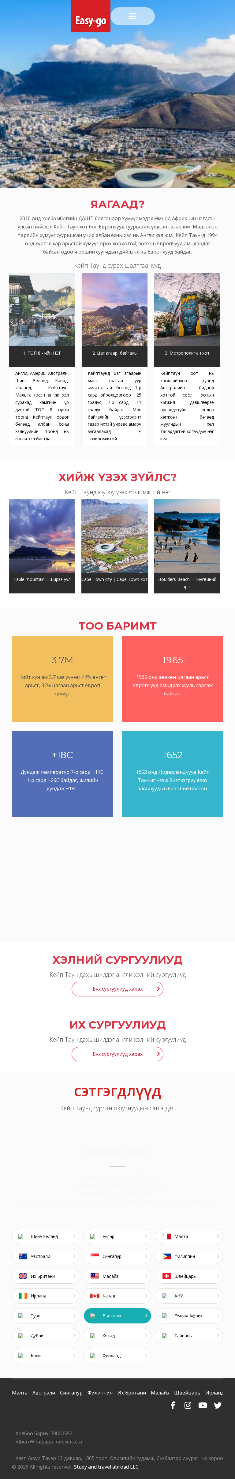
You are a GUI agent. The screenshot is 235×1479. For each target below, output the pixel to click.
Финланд (112, 1355)
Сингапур (112, 1256)
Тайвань (183, 1335)
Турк (35, 1316)
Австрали (40, 1256)
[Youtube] (202, 1402)
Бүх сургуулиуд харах (118, 988)
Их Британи (43, 1276)
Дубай (37, 1335)
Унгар (108, 1236)
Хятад (109, 1335)
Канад (109, 1296)
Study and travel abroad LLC (106, 1466)
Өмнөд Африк (188, 1316)
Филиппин (184, 1256)
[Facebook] (172, 1402)
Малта (181, 1236)
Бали (36, 1355)
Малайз (110, 1276)
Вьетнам (112, 1316)
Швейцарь (185, 1276)
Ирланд (38, 1296)
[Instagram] (187, 1402)
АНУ (178, 1296)
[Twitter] (217, 1402)
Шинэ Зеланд (44, 1236)
